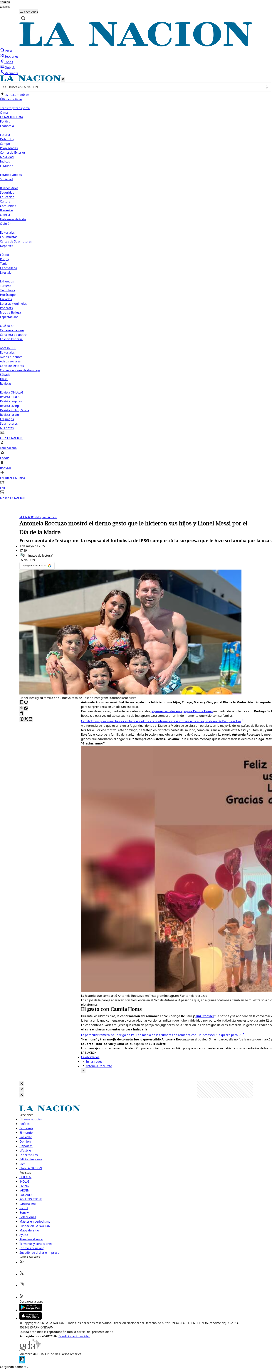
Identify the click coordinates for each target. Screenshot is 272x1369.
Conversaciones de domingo (20, 370)
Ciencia (5, 215)
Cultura (5, 201)
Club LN (9, 68)
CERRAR (5, 2)
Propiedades (9, 148)
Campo (5, 144)
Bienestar (6, 210)
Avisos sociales (10, 361)
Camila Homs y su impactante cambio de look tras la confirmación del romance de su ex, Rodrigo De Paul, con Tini (161, 721)
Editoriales (7, 232)
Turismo (5, 286)
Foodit (8, 62)
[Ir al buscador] (23, 18)
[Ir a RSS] (21, 1297)
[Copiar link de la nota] (21, 713)
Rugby (4, 259)
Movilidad (7, 157)
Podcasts (6, 308)
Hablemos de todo (13, 219)
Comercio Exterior (12, 152)
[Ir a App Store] (30, 1318)
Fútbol (4, 255)
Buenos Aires (9, 188)
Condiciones (67, 1336)
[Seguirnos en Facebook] (21, 1263)
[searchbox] (134, 87)
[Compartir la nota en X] (26, 719)
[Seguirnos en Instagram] (21, 1285)
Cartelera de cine (12, 330)
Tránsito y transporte (15, 108)
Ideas (4, 379)
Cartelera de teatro (13, 335)
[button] (136, 287)
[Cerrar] (63, 79)
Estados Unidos (11, 175)
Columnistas (8, 237)
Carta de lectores (12, 366)
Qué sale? (7, 326)
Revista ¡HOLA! (10, 397)
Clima (4, 113)
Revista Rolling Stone (14, 410)
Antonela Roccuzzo (98, 1066)
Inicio (8, 51)
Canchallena (8, 268)
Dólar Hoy (7, 139)
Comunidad (8, 206)
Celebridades (90, 1057)
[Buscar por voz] (266, 87)
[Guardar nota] (21, 702)
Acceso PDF (8, 348)
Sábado (5, 375)
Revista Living (9, 406)
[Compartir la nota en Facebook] (21, 719)
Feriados (6, 299)
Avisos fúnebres (11, 357)
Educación (7, 197)
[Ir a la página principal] (136, 45)
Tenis (3, 264)
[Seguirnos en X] (21, 1274)
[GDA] (30, 1350)
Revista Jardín (9, 415)
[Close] (21, 1083)
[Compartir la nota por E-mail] (30, 719)
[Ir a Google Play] (30, 1310)
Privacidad (83, 1336)
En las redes (93, 1062)
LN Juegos (7, 281)
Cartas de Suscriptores (16, 241)
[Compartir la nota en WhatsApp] (26, 708)
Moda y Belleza (10, 312)
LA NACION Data (11, 117)
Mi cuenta (11, 73)
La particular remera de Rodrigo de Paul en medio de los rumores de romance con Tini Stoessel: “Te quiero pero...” (161, 1035)
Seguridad (7, 192)
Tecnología (7, 290)
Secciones (11, 56)
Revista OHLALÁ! (11, 392)
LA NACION (28, 517)
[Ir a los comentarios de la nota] (26, 702)
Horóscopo (8, 295)
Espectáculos (47, 517)
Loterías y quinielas (13, 304)
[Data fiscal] (22, 1362)
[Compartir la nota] (21, 708)
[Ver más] (83, 1070)
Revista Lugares (11, 401)
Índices (5, 161)
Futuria (5, 135)
